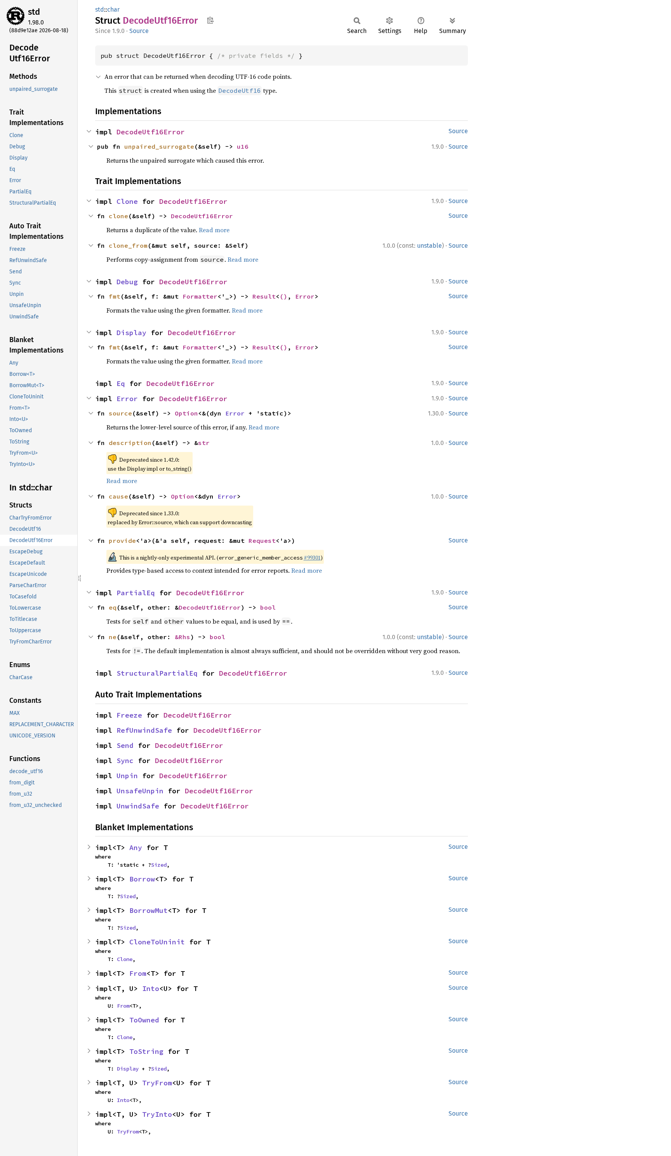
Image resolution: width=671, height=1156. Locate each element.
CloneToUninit (157, 941)
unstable (429, 245)
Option (186, 413)
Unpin (127, 775)
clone (118, 216)
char (113, 9)
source (120, 413)
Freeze (129, 715)
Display (131, 332)
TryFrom (157, 1082)
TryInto (157, 1114)
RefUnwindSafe (144, 730)
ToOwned (144, 1019)
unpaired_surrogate (159, 146)
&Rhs (182, 637)
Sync (125, 760)
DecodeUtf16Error (150, 131)
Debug (127, 281)
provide (122, 540)
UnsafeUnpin (139, 790)
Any (135, 847)
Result (264, 296)
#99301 (312, 557)
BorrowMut (148, 910)
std (34, 12)
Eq (120, 383)
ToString (146, 1051)
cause (118, 496)
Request (262, 540)
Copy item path (210, 20)
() (283, 296)
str (204, 443)
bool (268, 607)
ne (112, 637)
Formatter (200, 296)
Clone (127, 201)
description (130, 443)
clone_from (128, 245)
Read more (214, 230)
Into (150, 988)
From (137, 973)
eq (112, 607)
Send (125, 745)
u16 (243, 146)
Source (139, 31)
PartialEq (135, 592)
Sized (159, 864)
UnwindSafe (137, 805)
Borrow (142, 878)
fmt (114, 296)
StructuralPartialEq (157, 673)
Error (305, 296)
